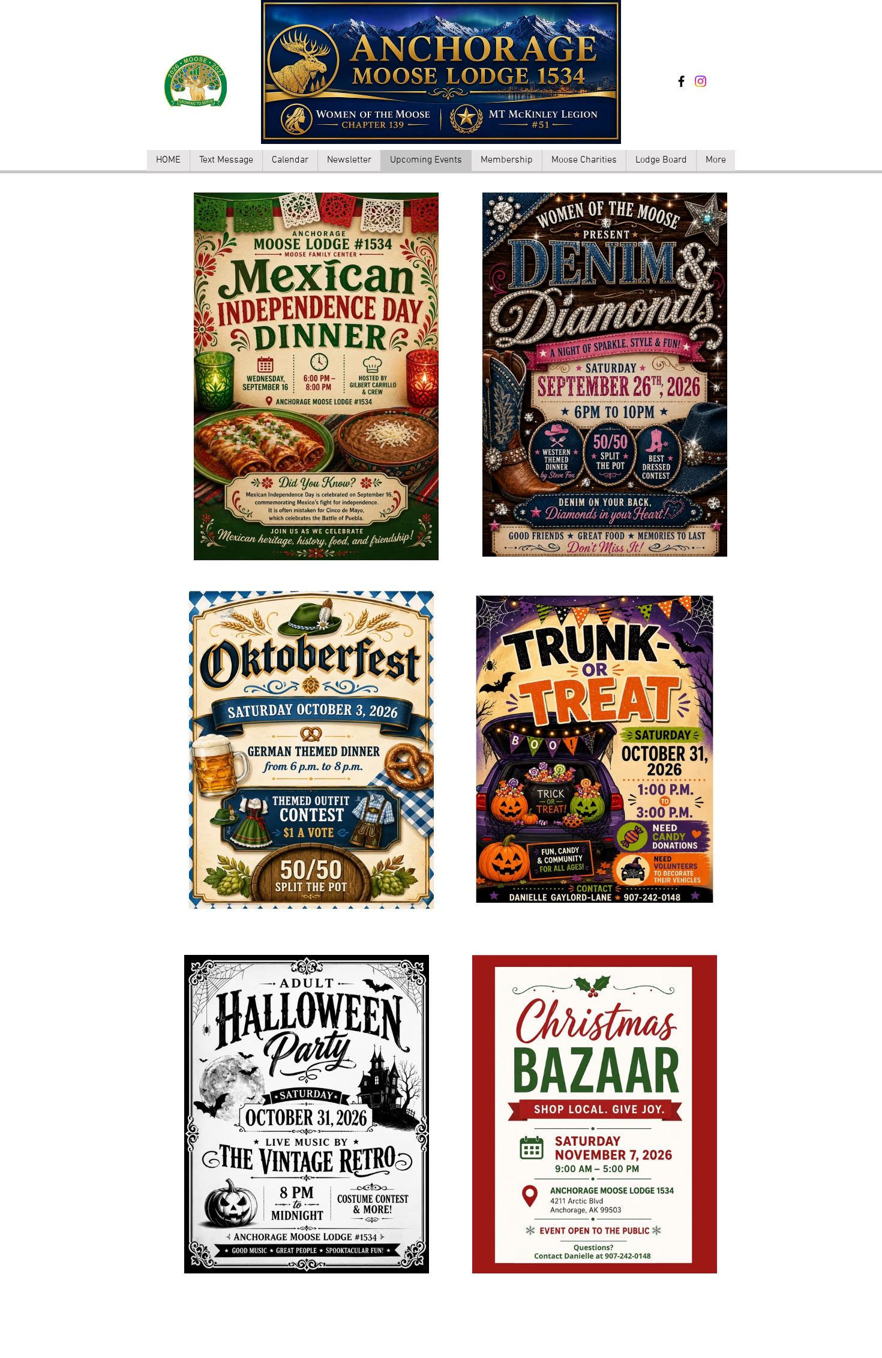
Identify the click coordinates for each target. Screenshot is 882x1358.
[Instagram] (700, 81)
